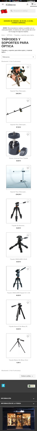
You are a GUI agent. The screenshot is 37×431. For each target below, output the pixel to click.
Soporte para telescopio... (18, 91)
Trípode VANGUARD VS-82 (18, 259)
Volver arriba (27, 376)
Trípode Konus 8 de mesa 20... (18, 326)
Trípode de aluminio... (18, 225)
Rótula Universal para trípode (18, 158)
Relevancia (18, 57)
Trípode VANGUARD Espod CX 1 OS (18, 293)
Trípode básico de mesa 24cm (18, 360)
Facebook (3, 385)
